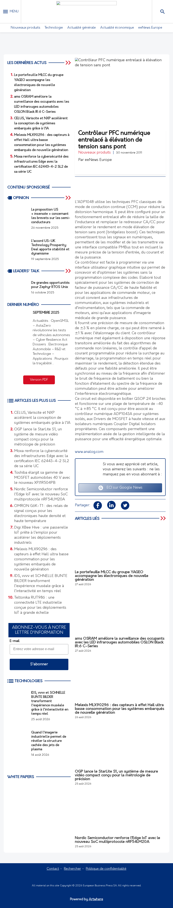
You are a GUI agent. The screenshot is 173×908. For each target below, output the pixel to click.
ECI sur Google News (122, 488)
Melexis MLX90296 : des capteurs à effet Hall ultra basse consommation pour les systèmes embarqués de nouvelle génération (41, 559)
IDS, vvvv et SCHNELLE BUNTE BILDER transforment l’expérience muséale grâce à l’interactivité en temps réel (40, 583)
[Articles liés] (163, 518)
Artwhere (96, 899)
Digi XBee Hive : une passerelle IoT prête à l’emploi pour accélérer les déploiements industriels (41, 535)
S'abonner (39, 664)
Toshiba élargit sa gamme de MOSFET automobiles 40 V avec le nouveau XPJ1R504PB (42, 478)
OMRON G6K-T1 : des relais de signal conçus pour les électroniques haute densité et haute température (41, 513)
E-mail (14, 641)
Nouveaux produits (25, 27)
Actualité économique (117, 27)
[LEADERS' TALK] (69, 271)
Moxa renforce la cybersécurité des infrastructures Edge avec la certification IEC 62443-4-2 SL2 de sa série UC (41, 458)
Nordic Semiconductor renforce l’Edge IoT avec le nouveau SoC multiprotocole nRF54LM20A (41, 494)
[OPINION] (69, 198)
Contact (53, 869)
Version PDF (39, 380)
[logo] (86, 11)
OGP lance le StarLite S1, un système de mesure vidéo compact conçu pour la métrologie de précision (38, 437)
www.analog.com (89, 452)
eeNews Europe (150, 27)
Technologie (54, 27)
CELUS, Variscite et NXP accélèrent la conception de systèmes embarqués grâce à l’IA (42, 418)
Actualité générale (81, 27)
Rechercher (72, 869)
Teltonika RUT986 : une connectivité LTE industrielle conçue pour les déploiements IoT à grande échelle (40, 605)
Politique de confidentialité (106, 869)
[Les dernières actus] (69, 63)
